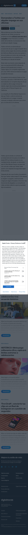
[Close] (25, 243)
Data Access (14, 291)
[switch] (22, 271)
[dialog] (14, 267)
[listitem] (14, 268)
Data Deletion (6, 291)
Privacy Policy (22, 291)
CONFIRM (8, 286)
